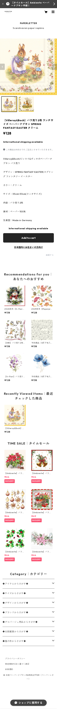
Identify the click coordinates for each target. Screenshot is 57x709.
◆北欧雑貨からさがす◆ (15, 631)
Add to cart (28, 237)
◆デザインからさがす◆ (15, 602)
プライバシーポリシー (15, 658)
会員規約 (9, 669)
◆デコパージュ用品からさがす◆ (20, 622)
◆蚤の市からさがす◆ (14, 641)
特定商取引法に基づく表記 (17, 664)
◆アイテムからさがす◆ (15, 583)
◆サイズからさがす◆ (14, 593)
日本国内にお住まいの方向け (28, 247)
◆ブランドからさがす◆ (15, 612)
